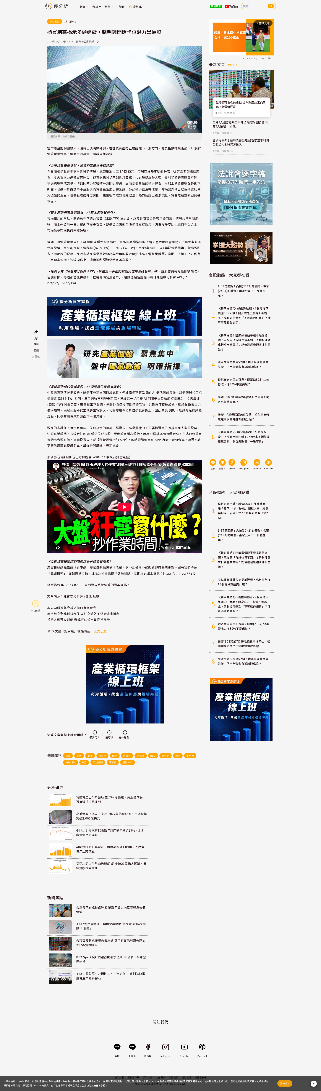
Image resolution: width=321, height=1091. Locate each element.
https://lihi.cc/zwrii (63, 283)
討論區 (36, 356)
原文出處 (100, 631)
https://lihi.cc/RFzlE (179, 573)
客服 (36, 350)
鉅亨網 (218, 112)
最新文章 (217, 64)
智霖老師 (183, 171)
